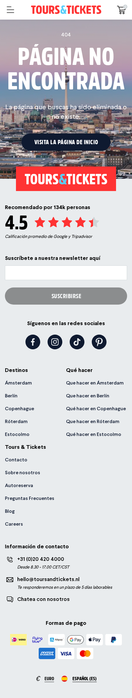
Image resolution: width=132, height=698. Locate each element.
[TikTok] (77, 342)
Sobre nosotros (22, 472)
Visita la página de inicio (66, 142)
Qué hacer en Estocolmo (93, 434)
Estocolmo (17, 434)
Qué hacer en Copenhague (96, 408)
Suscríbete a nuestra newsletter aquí (52, 257)
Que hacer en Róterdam (92, 421)
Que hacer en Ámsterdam (95, 383)
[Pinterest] (99, 342)
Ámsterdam (18, 383)
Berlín (11, 395)
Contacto (16, 459)
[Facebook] (32, 342)
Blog (10, 511)
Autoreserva (19, 485)
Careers (14, 524)
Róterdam (16, 421)
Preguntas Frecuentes (29, 498)
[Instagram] (55, 342)
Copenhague (19, 408)
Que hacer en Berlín (87, 395)
